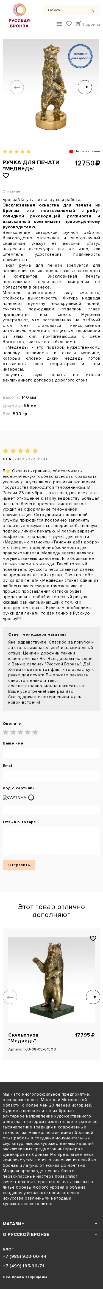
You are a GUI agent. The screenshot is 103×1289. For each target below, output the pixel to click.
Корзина (91, 24)
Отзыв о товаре (19, 822)
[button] (17, 87)
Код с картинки (19, 788)
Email (8, 766)
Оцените (12, 723)
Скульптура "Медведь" (23, 1038)
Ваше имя (13, 743)
